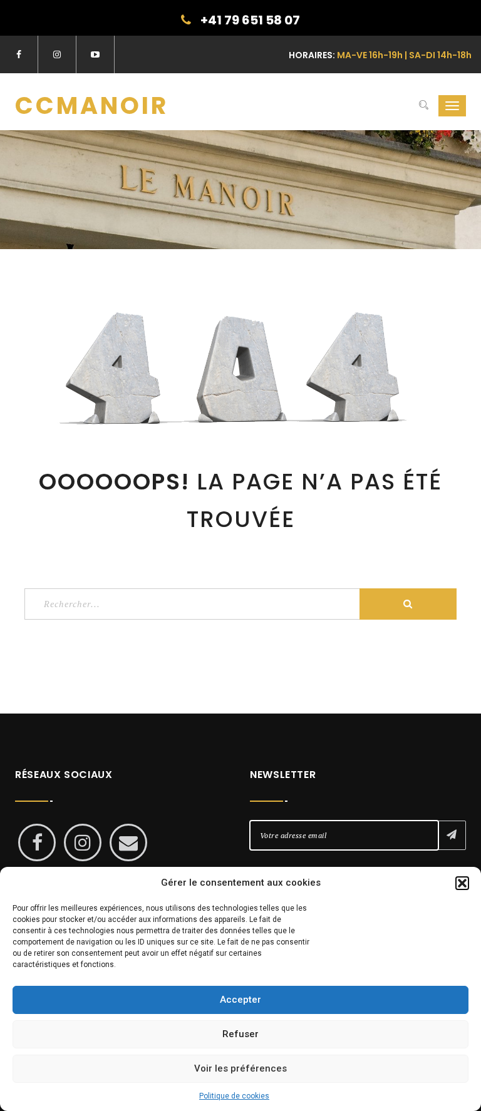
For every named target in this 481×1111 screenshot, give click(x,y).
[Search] (423, 105)
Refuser (240, 1034)
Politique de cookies (234, 1096)
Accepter (240, 999)
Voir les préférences (240, 1068)
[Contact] (128, 842)
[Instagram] (82, 842)
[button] (462, 883)
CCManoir (91, 105)
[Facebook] (37, 842)
